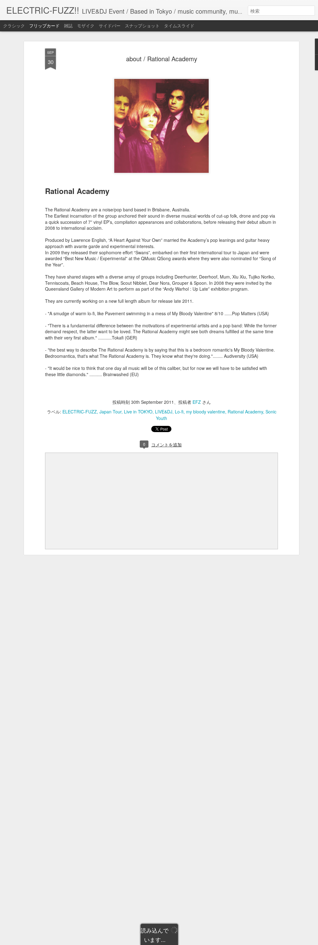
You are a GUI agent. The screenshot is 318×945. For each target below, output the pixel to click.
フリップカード (44, 25)
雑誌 (68, 25)
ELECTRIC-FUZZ (79, 411)
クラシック (14, 25)
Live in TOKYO (138, 411)
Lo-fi (179, 411)
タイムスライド (179, 25)
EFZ (197, 402)
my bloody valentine (205, 411)
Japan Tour (110, 411)
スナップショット (142, 25)
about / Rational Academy (161, 58)
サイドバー (109, 25)
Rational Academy (245, 411)
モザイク (85, 25)
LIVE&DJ (163, 411)
